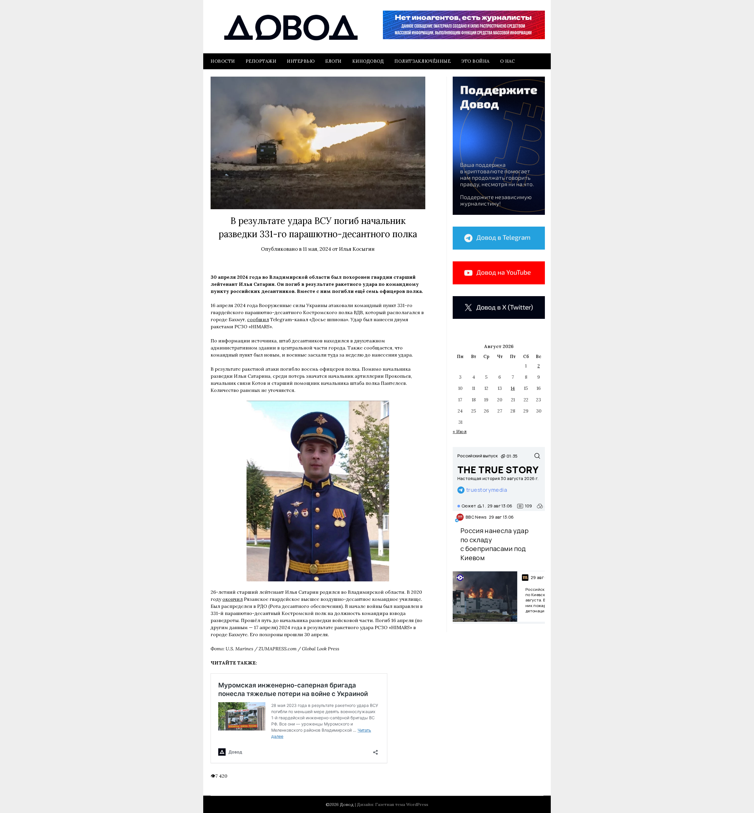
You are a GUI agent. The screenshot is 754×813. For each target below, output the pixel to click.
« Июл (460, 431)
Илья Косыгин (357, 249)
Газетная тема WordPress (401, 804)
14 (513, 388)
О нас (507, 61)
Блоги (333, 61)
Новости (223, 61)
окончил (232, 599)
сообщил (258, 319)
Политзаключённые (422, 61)
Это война (475, 61)
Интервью (301, 61)
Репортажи (261, 61)
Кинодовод (368, 61)
